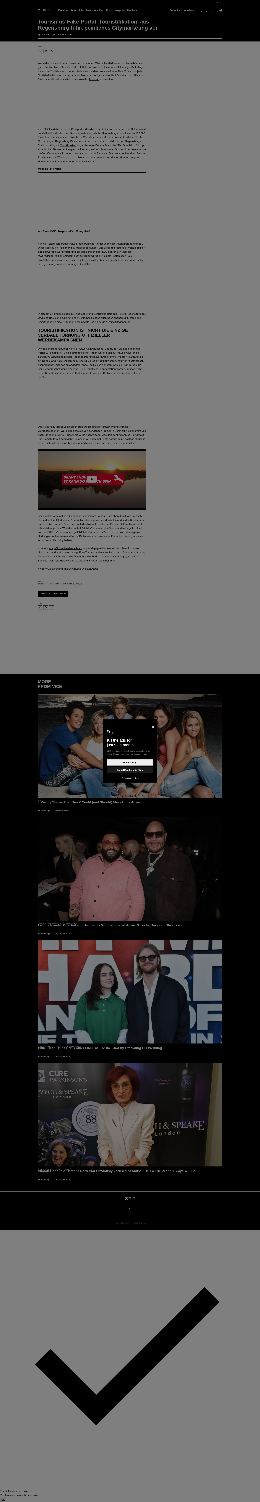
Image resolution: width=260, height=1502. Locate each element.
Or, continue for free (130, 778)
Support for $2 (130, 762)
